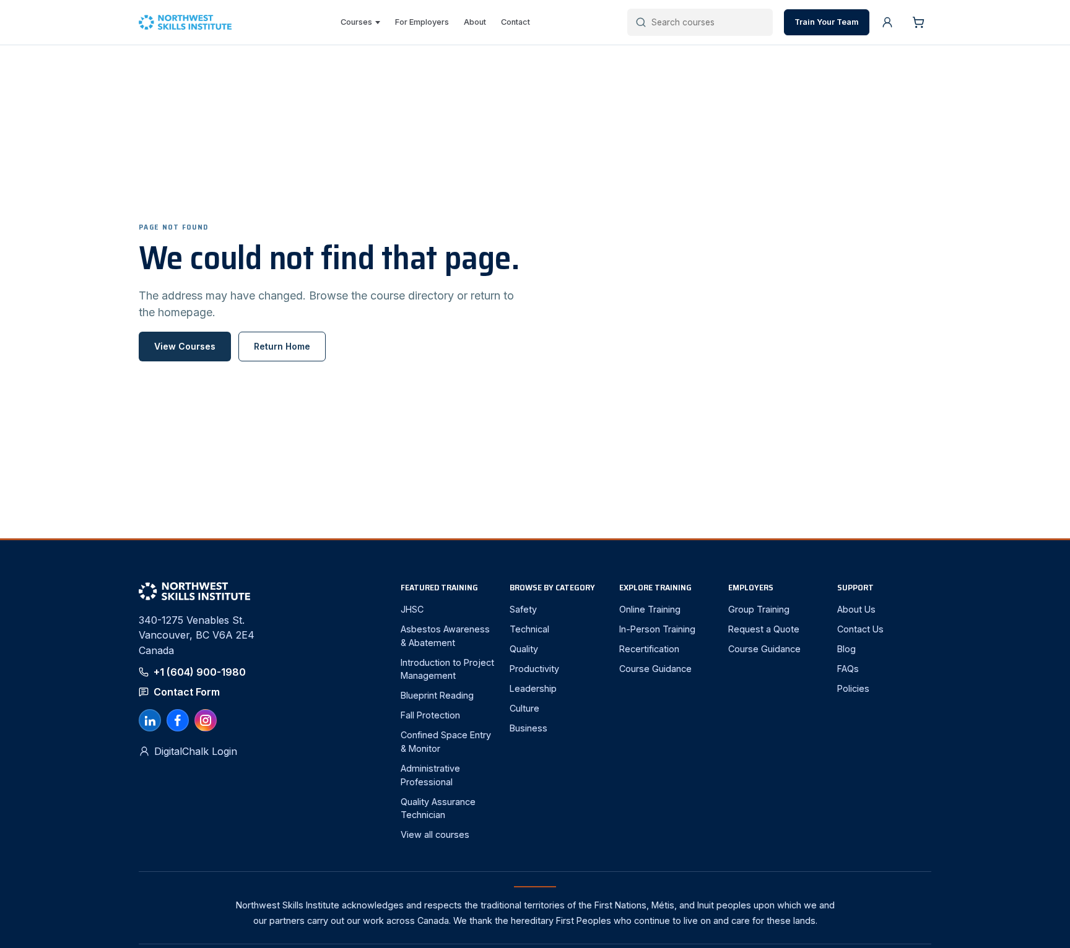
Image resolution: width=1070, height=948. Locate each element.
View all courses (435, 834)
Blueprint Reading (437, 695)
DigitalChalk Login (195, 751)
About (475, 22)
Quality (524, 649)
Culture (524, 708)
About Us (856, 609)
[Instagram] (205, 720)
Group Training (758, 609)
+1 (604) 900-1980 (200, 672)
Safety (523, 609)
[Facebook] (178, 720)
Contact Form (187, 692)
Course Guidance (655, 668)
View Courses (184, 346)
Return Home (282, 346)
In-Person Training (657, 629)
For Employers (422, 22)
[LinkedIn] (150, 720)
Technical (529, 629)
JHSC (412, 609)
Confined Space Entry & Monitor (446, 742)
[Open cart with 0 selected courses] (918, 22)
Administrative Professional (430, 775)
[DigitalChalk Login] (887, 22)
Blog (846, 649)
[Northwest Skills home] (191, 22)
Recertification (649, 649)
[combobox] (708, 22)
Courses (356, 22)
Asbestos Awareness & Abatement (445, 636)
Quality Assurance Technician (438, 808)
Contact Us (860, 629)
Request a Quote (763, 629)
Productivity (534, 668)
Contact (515, 22)
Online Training (650, 609)
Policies (853, 688)
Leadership (533, 688)
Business (528, 728)
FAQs (848, 668)
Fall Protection (430, 715)
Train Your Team (826, 22)
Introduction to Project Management (447, 669)
